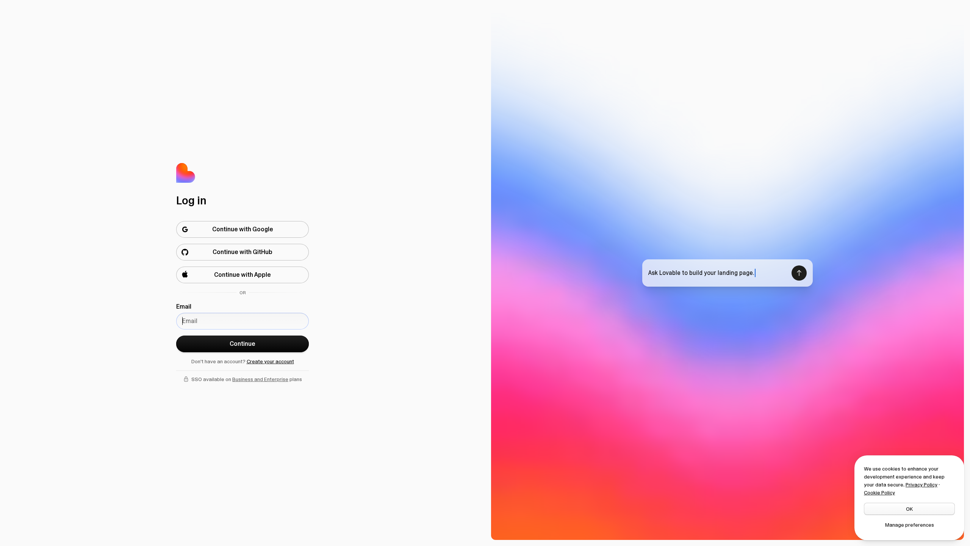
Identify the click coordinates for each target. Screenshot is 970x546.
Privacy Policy (921, 484)
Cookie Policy (879, 492)
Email (183, 307)
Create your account (270, 361)
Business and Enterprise (260, 379)
